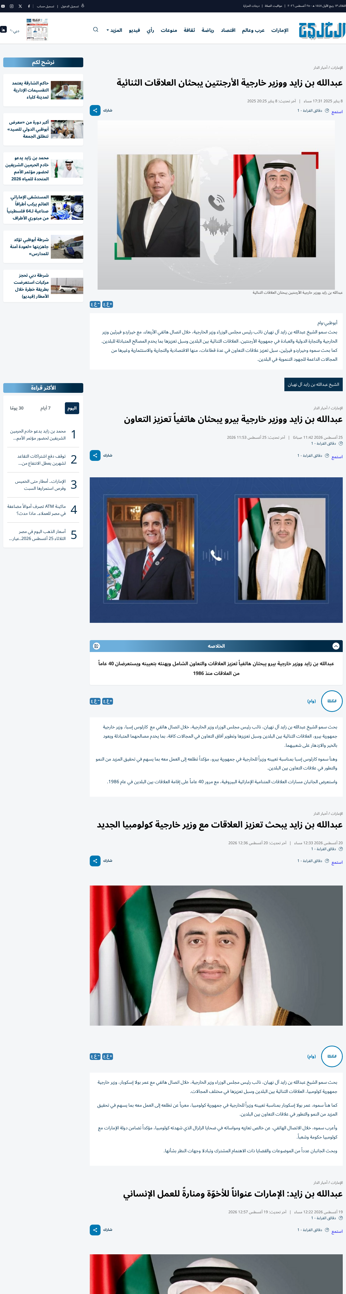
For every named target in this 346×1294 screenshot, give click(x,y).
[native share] (95, 110)
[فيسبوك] (29, 6)
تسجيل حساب (45, 6)
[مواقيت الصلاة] (3, 31)
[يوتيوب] (3, 6)
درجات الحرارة (251, 6)
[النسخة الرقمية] (37, 31)
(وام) (311, 701)
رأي (150, 30)
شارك (107, 110)
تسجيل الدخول (70, 6)
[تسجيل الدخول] (82, 6)
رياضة (208, 30)
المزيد (116, 30)
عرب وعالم (253, 30)
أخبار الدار (320, 68)
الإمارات (279, 30)
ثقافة (189, 30)
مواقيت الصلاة (273, 6)
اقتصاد (228, 30)
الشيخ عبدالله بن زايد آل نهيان (313, 384)
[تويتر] (20, 6)
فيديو (134, 30)
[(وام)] (332, 701)
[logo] (322, 31)
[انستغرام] (12, 6)
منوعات (169, 30)
